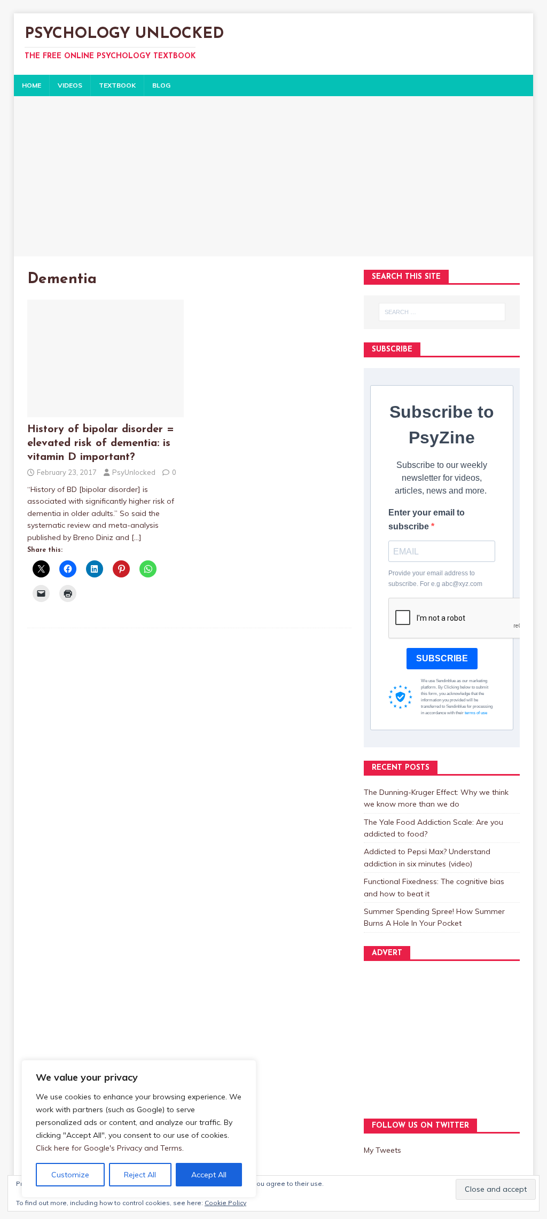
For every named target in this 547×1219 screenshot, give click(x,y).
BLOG (161, 85)
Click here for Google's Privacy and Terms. (110, 1148)
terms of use (476, 712)
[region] (138, 1129)
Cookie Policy (225, 1203)
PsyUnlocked (133, 472)
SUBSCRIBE (442, 658)
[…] (136, 537)
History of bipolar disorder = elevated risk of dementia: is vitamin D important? (100, 443)
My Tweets (382, 1150)
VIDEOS (70, 85)
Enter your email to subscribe (426, 519)
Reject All (140, 1174)
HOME (31, 85)
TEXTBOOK (117, 85)
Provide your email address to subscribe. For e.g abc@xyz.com (435, 578)
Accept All (208, 1174)
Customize (70, 1174)
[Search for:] (442, 312)
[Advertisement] (274, 176)
